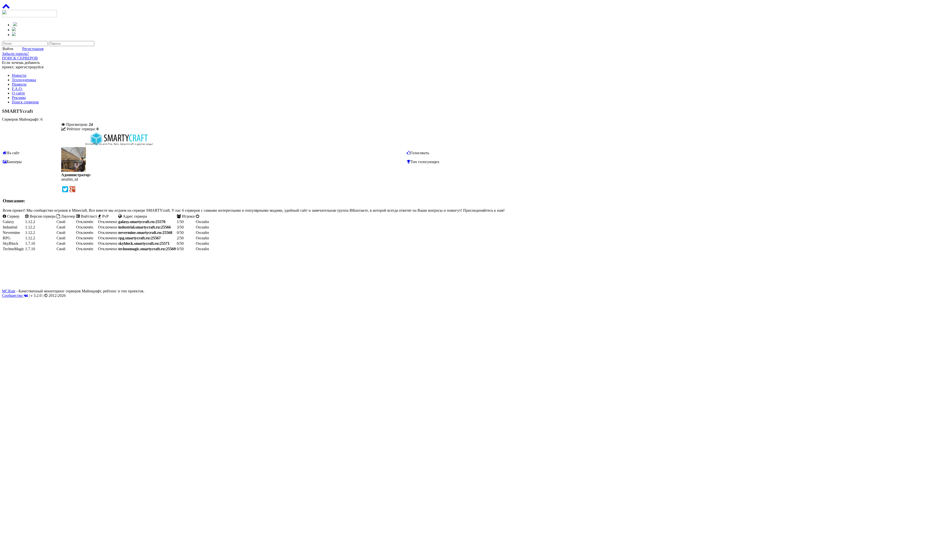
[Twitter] (65, 189)
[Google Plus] (72, 189)
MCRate (8, 291)
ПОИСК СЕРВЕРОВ (20, 58)
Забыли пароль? (15, 54)
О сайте (18, 93)
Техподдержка (24, 80)
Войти (7, 49)
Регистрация (32, 49)
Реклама (19, 97)
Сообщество (13, 295)
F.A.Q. (17, 89)
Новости (19, 75)
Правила (19, 84)
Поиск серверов (25, 102)
